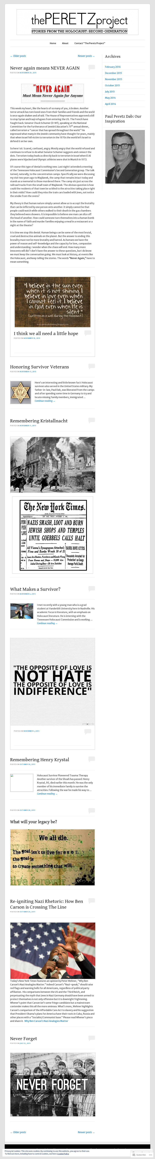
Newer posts (86, 56)
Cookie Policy (63, 1154)
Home (53, 43)
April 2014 (110, 104)
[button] (125, 157)
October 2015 (112, 85)
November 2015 (113, 79)
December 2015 (113, 73)
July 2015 (110, 91)
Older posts (18, 56)
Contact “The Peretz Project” (89, 43)
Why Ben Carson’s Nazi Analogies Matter (46, 1021)
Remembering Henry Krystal (39, 760)
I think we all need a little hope (46, 333)
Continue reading (45, 400)
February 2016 (113, 66)
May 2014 (110, 97)
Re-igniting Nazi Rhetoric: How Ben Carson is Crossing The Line (46, 904)
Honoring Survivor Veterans (39, 367)
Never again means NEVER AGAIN (45, 68)
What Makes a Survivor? (35, 589)
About (65, 43)
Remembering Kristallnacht (39, 421)
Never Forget (23, 1038)
